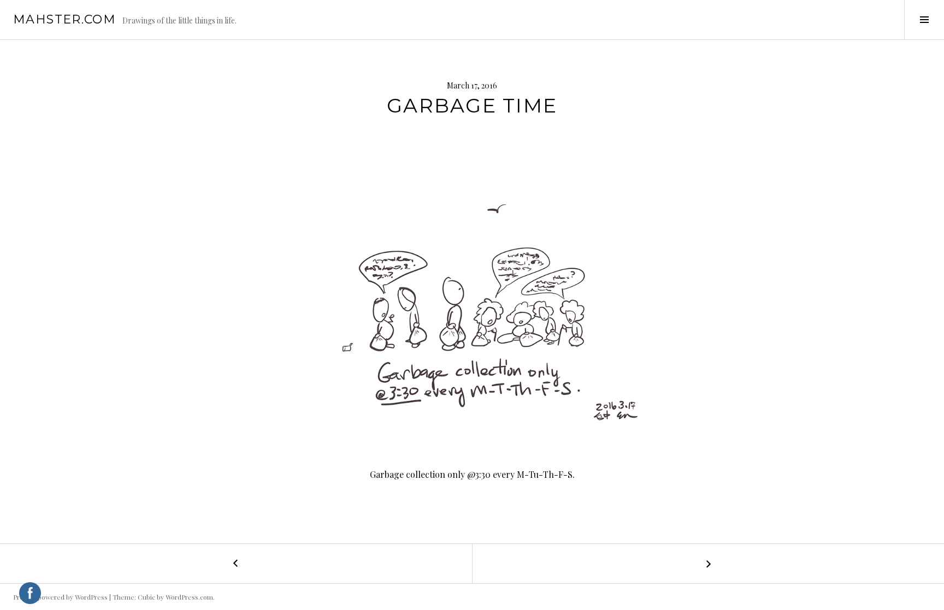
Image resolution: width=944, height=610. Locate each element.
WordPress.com (189, 597)
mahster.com (64, 19)
